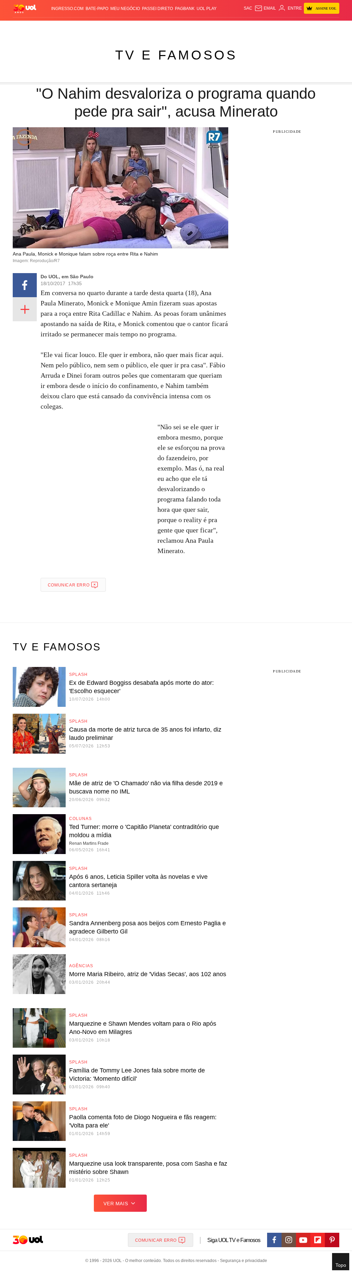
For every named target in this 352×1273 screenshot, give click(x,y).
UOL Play (207, 8)
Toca (310, 27)
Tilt (227, 27)
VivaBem (214, 27)
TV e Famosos (176, 55)
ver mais (115, 1203)
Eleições (44, 27)
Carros (103, 27)
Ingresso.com (67, 8)
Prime (297, 27)
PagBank (185, 8)
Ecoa (238, 27)
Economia (123, 27)
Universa (195, 27)
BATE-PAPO (97, 8)
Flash (27, 27)
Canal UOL (256, 27)
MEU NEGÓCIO (125, 8)
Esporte (158, 27)
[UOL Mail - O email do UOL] (265, 8)
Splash (176, 27)
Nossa (275, 27)
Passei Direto (157, 8)
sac (248, 8)
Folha (141, 27)
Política (84, 27)
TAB (287, 27)
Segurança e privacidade (242, 1260)
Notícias (65, 27)
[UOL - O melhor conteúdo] (25, 8)
